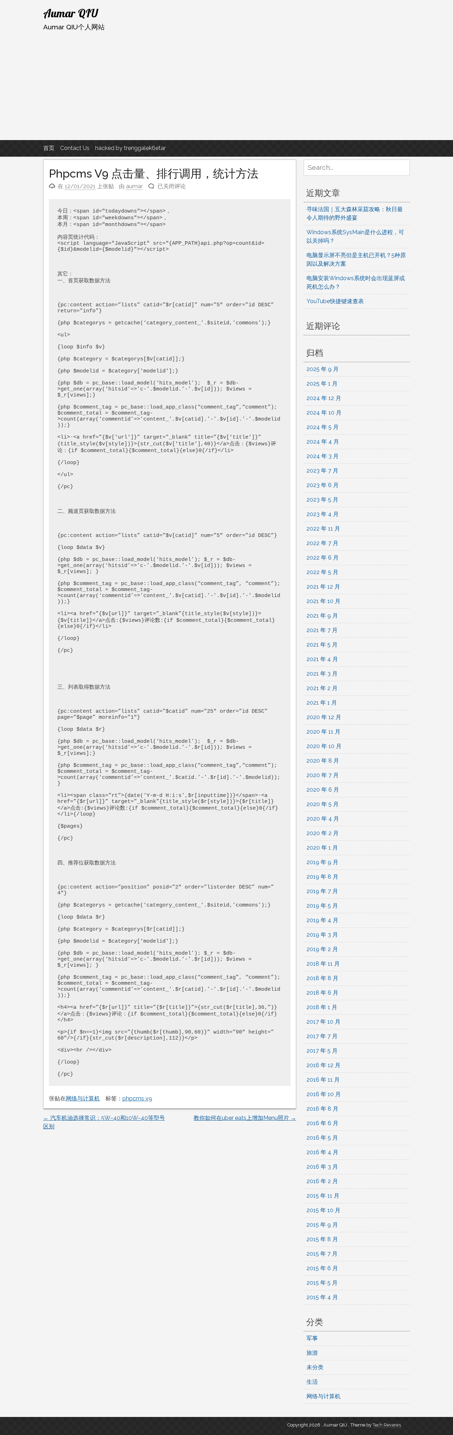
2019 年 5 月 (322, 905)
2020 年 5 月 (322, 804)
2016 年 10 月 (323, 1094)
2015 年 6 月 (322, 1268)
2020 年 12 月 (323, 717)
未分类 (314, 1367)
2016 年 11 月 (323, 1079)
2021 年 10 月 (323, 601)
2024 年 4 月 (322, 441)
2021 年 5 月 (322, 644)
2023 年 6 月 (322, 485)
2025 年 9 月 (322, 369)
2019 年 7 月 (322, 891)
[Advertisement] (226, 85)
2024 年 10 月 (324, 412)
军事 (312, 1338)
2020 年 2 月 (322, 833)
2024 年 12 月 (323, 398)
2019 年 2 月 (322, 949)
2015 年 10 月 (323, 1210)
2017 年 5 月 (322, 1050)
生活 (312, 1381)
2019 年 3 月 (322, 934)
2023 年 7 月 (322, 470)
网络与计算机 (83, 1098)
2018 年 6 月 (322, 992)
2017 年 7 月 (322, 1036)
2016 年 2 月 (322, 1181)
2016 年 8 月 (322, 1108)
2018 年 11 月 (323, 963)
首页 (49, 148)
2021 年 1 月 (321, 702)
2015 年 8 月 (322, 1239)
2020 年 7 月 (322, 775)
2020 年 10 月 (324, 746)
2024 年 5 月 (322, 427)
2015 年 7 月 (322, 1253)
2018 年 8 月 (322, 978)
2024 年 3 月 (322, 456)
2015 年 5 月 (322, 1282)
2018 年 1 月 (321, 1007)
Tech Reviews (387, 1425)
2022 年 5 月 (322, 572)
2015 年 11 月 (322, 1195)
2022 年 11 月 (323, 528)
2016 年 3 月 (322, 1166)
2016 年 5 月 (322, 1137)
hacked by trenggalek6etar (130, 148)
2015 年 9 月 (322, 1224)
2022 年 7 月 (322, 543)
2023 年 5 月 (322, 499)
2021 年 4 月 (322, 659)
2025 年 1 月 (322, 383)
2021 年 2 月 (322, 688)
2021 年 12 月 (323, 586)
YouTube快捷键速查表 (335, 301)
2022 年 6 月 (322, 557)
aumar (134, 186)
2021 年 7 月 (322, 630)
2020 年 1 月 (322, 847)
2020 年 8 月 (322, 760)
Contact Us (75, 148)
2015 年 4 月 (322, 1297)
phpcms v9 (137, 1098)
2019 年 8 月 (322, 876)
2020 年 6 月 (322, 789)
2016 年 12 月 (323, 1065)
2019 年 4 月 (322, 920)
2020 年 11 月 (323, 731)
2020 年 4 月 (322, 818)
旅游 (312, 1352)
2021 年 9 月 (322, 615)
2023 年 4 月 (322, 514)
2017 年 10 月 (323, 1021)
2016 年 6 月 (322, 1123)
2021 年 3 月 (322, 673)
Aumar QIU (70, 13)
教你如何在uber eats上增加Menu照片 (245, 1118)
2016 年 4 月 (322, 1152)
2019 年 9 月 (322, 862)
